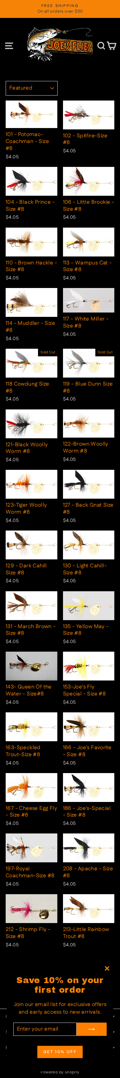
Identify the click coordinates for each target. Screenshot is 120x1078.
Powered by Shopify (60, 1072)
